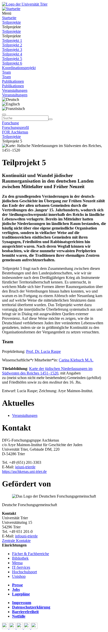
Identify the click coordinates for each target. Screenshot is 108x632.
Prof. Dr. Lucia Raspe (43, 351)
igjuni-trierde (25, 467)
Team (6, 72)
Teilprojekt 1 (12, 40)
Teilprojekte (11, 22)
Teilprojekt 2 (12, 45)
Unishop (19, 576)
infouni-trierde (26, 536)
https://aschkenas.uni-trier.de (24, 471)
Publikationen (13, 81)
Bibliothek (20, 558)
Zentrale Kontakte (16, 540)
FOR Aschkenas (15, 132)
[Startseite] (24, 4)
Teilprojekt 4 (12, 54)
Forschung (10, 123)
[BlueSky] (13, 627)
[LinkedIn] (34, 627)
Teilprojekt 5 (12, 58)
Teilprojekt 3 (12, 49)
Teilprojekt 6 (12, 63)
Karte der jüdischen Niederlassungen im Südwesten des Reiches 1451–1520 (47, 370)
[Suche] (4, 114)
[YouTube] (20, 627)
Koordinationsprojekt (19, 68)
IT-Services (21, 567)
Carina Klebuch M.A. (76, 360)
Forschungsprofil (15, 127)
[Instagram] (27, 627)
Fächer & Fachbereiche (30, 554)
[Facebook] (5, 627)
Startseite (9, 18)
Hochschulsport (24, 572)
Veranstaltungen (14, 90)
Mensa (17, 563)
